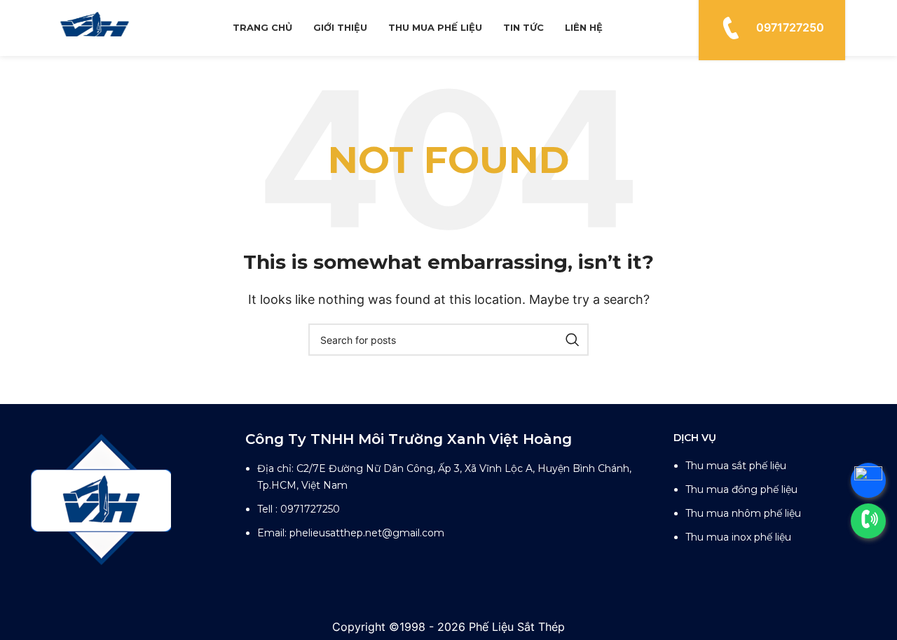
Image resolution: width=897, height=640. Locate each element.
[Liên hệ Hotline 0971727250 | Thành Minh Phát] (868, 521)
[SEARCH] (572, 340)
